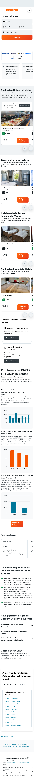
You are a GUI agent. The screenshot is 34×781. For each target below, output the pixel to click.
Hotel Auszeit (7, 295)
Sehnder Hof (6, 188)
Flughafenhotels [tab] (25, 685)
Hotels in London (10, 714)
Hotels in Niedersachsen (22, 746)
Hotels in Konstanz (10, 720)
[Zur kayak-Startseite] (12, 10)
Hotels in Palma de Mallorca (13, 725)
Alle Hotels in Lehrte (7, 737)
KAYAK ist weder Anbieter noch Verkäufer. (13, 768)
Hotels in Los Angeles (11, 698)
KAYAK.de (7, 744)
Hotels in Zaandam (10, 717)
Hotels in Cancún (10, 706)
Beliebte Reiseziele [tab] (10, 685)
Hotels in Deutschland (8, 746)
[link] (11, 338)
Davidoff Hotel (7, 244)
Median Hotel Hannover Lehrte (13, 129)
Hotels (14, 744)
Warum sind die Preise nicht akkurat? (15, 775)
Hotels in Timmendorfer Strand (14, 704)
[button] (3, 10)
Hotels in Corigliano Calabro (13, 701)
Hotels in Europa (22, 744)
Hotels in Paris (9, 722)
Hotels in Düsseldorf (11, 709)
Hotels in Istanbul (10, 712)
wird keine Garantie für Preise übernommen (18, 762)
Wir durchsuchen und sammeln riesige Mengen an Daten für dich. (15, 772)
